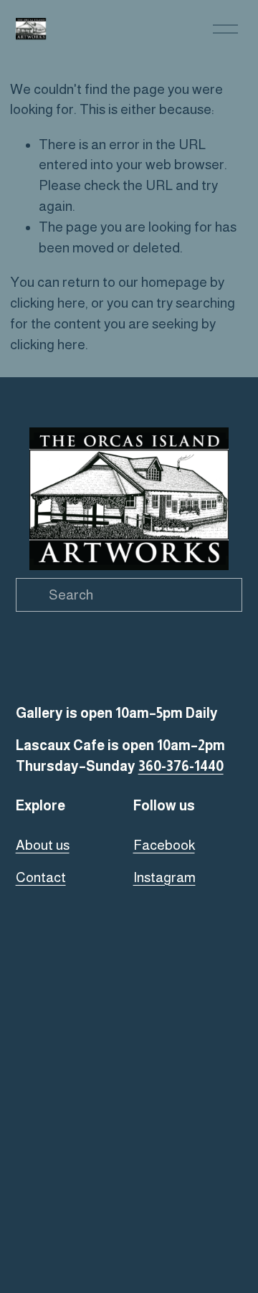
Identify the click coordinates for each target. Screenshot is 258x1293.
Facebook (164, 845)
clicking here (47, 303)
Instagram (164, 877)
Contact (41, 877)
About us (43, 845)
